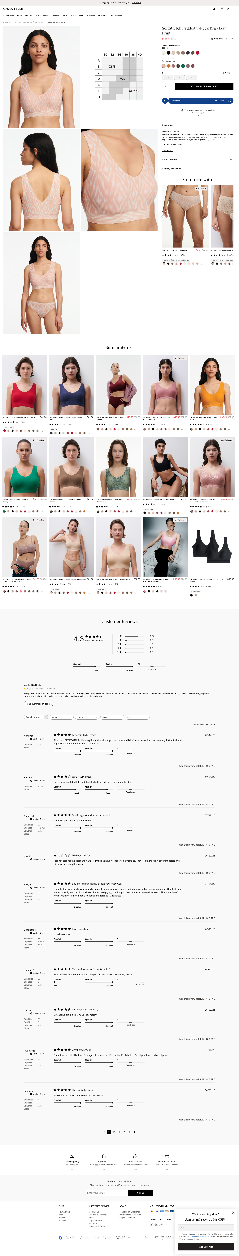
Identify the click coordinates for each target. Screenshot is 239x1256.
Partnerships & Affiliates (130, 1214)
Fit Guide (93, 1223)
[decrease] (171, 88)
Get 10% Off (206, 1246)
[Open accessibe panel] (60, 1238)
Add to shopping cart (204, 86)
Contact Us (94, 1211)
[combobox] (62, 717)
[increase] (171, 84)
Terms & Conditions (84, 1238)
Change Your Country (70, 1238)
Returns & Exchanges (99, 1214)
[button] (73, 15)
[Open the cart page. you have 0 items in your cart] (234, 9)
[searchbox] (33, 717)
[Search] (214, 9)
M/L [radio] (179, 77)
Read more (116, 896)
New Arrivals (64, 1211)
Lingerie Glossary (127, 1217)
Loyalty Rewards (96, 1220)
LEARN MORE (167, 150)
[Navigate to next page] (135, 1132)
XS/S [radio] (167, 77)
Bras (61, 1214)
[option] (163, 53)
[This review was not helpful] (212, 766)
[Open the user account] (228, 9)
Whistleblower (133, 1238)
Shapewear (64, 1220)
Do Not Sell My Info (120, 1238)
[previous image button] (162, 216)
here (97, 1164)
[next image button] (233, 216)
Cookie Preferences (147, 1238)
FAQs (91, 1217)
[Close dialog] (233, 1212)
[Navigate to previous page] (104, 1132)
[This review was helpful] (207, 766)
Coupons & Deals (97, 1226)
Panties (62, 1217)
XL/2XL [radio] (192, 77)
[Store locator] (222, 9)
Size (163, 73)
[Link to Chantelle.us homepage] (13, 9)
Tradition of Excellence (129, 1211)
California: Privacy (107, 1238)
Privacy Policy (96, 1238)
